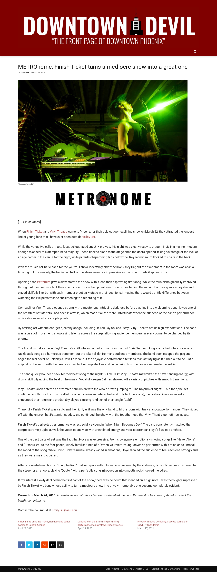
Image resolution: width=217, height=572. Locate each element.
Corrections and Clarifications (166, 568)
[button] (195, 52)
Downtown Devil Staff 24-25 (135, 568)
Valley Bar (88, 237)
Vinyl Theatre (58, 231)
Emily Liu (25, 72)
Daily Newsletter (191, 568)
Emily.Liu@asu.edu (64, 510)
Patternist (43, 282)
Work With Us (112, 568)
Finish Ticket (35, 231)
